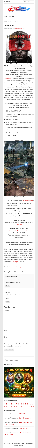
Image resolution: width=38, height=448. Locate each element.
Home (5, 21)
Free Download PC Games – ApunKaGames (22, 443)
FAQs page (16, 261)
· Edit (21, 279)
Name (6, 330)
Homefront (8, 78)
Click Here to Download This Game (19, 231)
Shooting (18, 267)
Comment (7, 310)
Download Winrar (28, 200)
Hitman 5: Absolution (25, 418)
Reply (7, 285)
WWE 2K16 (22, 414)
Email (6, 337)
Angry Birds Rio (23, 428)
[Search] (32, 1)
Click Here (19, 224)
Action (10, 21)
